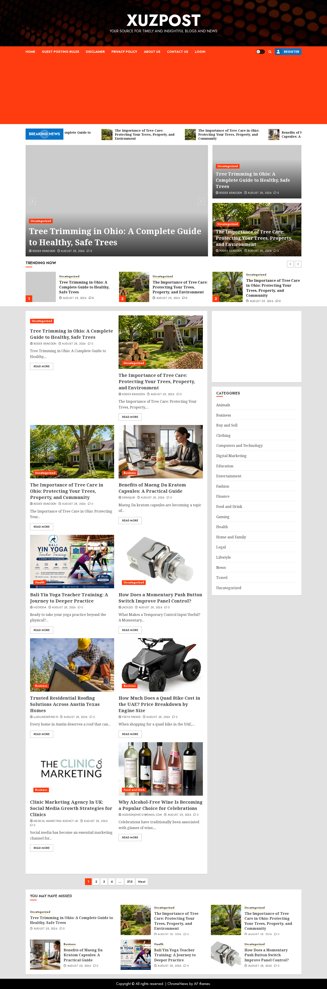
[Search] (270, 51)
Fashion (222, 486)
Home (30, 51)
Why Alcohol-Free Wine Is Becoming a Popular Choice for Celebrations (161, 805)
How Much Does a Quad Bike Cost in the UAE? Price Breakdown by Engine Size (159, 704)
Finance (223, 496)
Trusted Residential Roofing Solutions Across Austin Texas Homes (65, 704)
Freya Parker (131, 717)
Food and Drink (134, 790)
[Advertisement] (163, 90)
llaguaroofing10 (46, 717)
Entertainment (228, 476)
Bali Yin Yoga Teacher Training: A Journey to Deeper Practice (69, 598)
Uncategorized (41, 221)
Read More (42, 366)
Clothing (223, 435)
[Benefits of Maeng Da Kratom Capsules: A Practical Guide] (227, 287)
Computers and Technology (239, 445)
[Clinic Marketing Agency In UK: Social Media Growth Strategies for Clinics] (72, 769)
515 (130, 881)
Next (141, 881)
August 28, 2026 (73, 251)
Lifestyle (223, 557)
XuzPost (164, 20)
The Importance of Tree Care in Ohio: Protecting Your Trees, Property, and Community (179, 288)
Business (252, 279)
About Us (152, 51)
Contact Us (177, 51)
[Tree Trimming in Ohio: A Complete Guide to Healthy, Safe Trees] (117, 200)
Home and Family (231, 536)
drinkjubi (128, 498)
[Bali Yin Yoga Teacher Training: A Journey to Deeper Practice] (72, 561)
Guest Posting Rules (60, 51)
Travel (221, 577)
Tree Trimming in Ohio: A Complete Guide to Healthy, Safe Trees (115, 237)
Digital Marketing (231, 455)
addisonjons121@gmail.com (142, 815)
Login (200, 51)
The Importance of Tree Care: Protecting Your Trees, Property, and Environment (254, 238)
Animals (223, 405)
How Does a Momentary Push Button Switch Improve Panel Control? (160, 598)
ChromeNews (178, 983)
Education (224, 465)
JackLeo (127, 607)
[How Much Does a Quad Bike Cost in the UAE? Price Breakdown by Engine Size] (161, 665)
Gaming (223, 516)
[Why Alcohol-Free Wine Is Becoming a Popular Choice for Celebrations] (161, 769)
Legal (221, 547)
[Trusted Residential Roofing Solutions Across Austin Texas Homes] (72, 665)
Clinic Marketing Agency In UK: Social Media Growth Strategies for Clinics (71, 808)
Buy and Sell (226, 425)
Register (291, 51)
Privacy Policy (124, 51)
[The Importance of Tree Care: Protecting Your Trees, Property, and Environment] (41, 287)
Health (39, 582)
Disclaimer (95, 51)
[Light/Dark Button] (260, 51)
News (221, 567)
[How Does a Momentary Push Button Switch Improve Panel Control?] (161, 561)
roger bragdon (43, 251)
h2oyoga (40, 607)
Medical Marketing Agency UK (56, 821)
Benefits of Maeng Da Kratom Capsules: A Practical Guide (273, 287)
